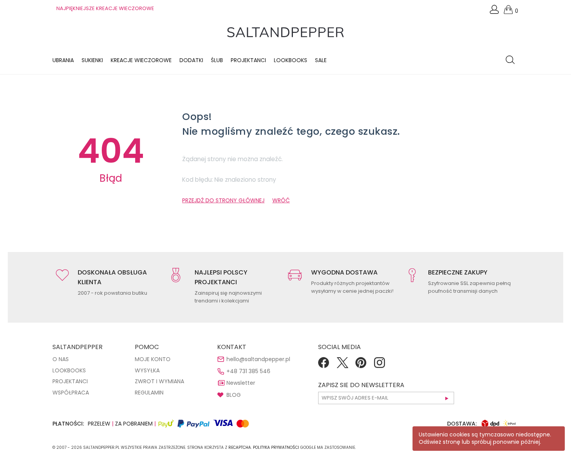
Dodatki (191, 60)
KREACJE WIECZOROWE (141, 60)
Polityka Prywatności (276, 447)
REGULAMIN (149, 392)
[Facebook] (323, 365)
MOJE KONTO (153, 359)
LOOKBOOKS (290, 60)
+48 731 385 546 (248, 371)
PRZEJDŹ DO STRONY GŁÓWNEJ (223, 200)
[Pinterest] (360, 365)
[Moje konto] (495, 11)
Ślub (217, 60)
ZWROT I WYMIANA (159, 381)
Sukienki (92, 60)
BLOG (233, 395)
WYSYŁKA (147, 370)
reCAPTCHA (239, 447)
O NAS (60, 359)
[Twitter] (342, 365)
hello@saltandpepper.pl (258, 359)
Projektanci (248, 60)
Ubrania (63, 60)
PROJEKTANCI (70, 381)
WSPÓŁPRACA (70, 392)
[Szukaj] (512, 60)
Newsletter (240, 383)
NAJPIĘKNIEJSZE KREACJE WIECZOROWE (105, 8)
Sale (321, 60)
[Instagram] (379, 365)
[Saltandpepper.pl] (285, 32)
